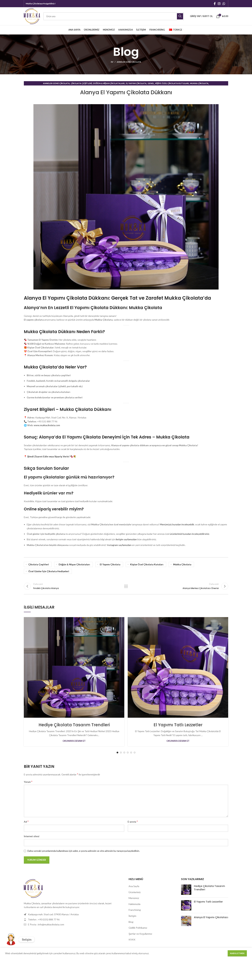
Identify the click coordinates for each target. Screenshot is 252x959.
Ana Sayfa (134, 886)
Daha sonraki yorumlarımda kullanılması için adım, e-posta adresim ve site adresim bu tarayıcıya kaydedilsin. (83, 850)
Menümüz (134, 898)
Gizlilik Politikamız (138, 927)
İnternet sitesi (31, 836)
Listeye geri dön (126, 586)
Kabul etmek (237, 953)
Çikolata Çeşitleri (81, 83)
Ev (112, 62)
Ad (26, 821)
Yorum (28, 781)
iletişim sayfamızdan (126, 539)
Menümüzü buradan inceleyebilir (177, 524)
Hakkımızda (134, 904)
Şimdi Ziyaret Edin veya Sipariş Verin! (48, 456)
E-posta (133, 821)
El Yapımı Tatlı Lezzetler (178, 725)
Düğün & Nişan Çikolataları (109, 83)
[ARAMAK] (180, 16)
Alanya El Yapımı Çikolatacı (211, 917)
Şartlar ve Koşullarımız (140, 933)
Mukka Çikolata (199, 83)
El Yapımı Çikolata (136, 83)
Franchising (135, 909)
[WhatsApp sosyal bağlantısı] (223, 3)
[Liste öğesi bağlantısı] (73, 914)
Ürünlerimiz (135, 892)
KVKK (132, 939)
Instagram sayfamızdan (119, 545)
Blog (131, 921)
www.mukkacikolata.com (47, 425)
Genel (151, 83)
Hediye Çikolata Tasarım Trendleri (74, 725)
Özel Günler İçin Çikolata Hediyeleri (48, 571)
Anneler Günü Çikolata (129, 62)
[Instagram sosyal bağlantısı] (219, 3)
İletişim (132, 915)
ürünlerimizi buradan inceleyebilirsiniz (189, 533)
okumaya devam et (74, 741)
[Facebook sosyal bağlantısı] (215, 3)
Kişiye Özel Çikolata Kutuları (172, 83)
